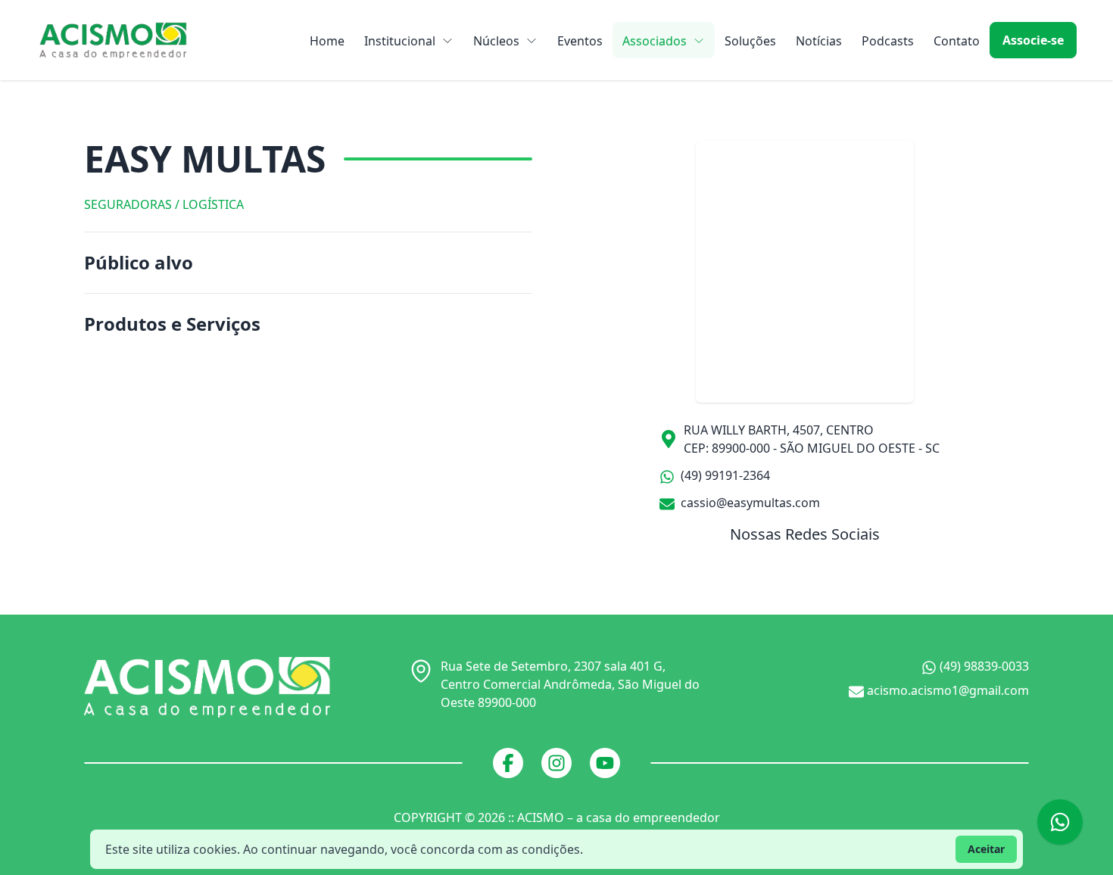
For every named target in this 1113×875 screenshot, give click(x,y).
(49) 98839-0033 (983, 666)
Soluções (750, 41)
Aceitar (986, 849)
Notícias (819, 41)
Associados (654, 41)
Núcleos (496, 41)
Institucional (399, 41)
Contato (957, 41)
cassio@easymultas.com (749, 502)
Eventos (580, 41)
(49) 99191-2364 (724, 475)
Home (327, 41)
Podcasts (888, 41)
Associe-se (1033, 40)
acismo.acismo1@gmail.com (946, 690)
